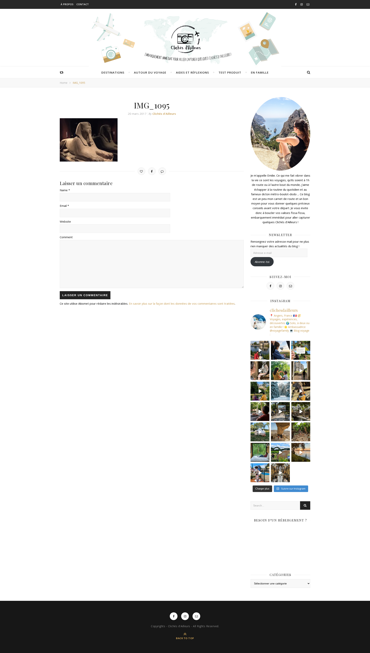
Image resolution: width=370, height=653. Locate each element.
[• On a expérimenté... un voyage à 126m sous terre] (280, 411)
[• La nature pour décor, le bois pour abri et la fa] (300, 391)
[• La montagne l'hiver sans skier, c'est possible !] (280, 391)
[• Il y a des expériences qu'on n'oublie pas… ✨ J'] (280, 350)
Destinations (112, 72)
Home (63, 83)
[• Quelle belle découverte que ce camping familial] (260, 472)
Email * (64, 206)
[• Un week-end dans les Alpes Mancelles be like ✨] (300, 350)
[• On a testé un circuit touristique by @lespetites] (280, 452)
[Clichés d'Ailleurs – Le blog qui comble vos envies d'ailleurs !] (185, 39)
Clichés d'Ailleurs (164, 114)
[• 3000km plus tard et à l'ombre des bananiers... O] (300, 431)
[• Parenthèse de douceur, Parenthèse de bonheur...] (260, 452)
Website (65, 221)
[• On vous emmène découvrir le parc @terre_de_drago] (300, 411)
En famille (260, 72)
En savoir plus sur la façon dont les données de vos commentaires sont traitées (182, 303)
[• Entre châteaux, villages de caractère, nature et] (300, 370)
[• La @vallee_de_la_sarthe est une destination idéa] (260, 350)
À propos (67, 4)
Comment (66, 237)
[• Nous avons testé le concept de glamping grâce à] (260, 431)
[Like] (141, 171)
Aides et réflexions (192, 72)
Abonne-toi (262, 262)
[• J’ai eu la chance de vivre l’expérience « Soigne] (260, 370)
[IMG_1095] (152, 140)
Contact (83, 4)
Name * (65, 190)
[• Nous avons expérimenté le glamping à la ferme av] (260, 411)
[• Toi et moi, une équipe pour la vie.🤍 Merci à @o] (280, 370)
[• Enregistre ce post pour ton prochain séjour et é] (280, 472)
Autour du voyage (150, 72)
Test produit (230, 72)
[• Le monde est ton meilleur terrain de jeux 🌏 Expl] (280, 431)
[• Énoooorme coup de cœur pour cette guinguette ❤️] (300, 452)
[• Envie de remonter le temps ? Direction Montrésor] (260, 391)
